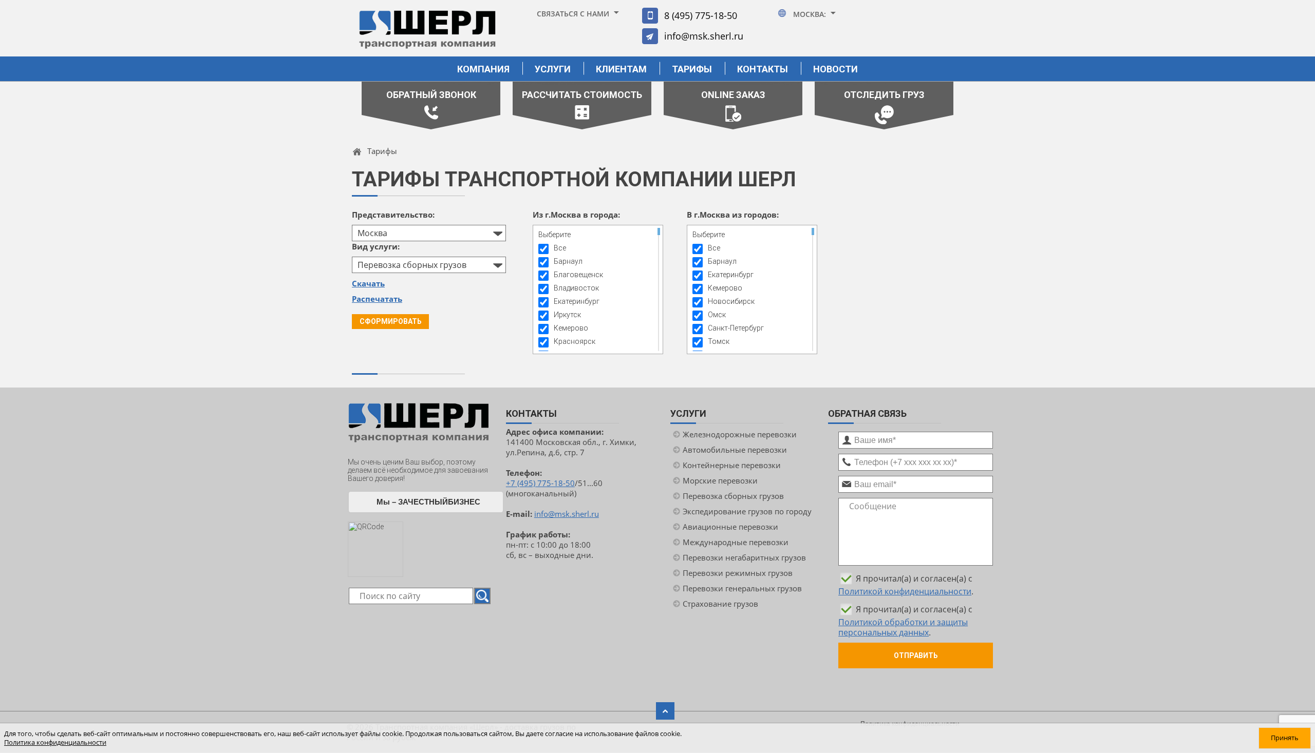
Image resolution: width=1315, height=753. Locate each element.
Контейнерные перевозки (732, 465)
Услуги (553, 69)
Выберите (554, 234)
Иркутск (567, 315)
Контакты (762, 69)
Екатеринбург (576, 301)
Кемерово (571, 328)
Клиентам (621, 69)
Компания (483, 69)
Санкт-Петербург (736, 328)
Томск (718, 341)
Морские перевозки (720, 480)
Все (560, 248)
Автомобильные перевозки (735, 450)
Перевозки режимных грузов (738, 573)
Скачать (368, 283)
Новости (835, 69)
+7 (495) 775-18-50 (540, 483)
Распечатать (377, 299)
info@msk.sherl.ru (703, 36)
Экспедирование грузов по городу (747, 511)
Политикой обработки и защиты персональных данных (903, 627)
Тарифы (692, 69)
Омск (717, 315)
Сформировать (391, 321)
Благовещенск (578, 275)
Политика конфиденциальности (55, 742)
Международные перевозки (735, 542)
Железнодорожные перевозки (740, 434)
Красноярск (574, 341)
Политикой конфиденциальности (904, 591)
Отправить (916, 655)
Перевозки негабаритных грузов (744, 557)
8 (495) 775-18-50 (700, 15)
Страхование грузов (720, 603)
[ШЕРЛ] (427, 34)
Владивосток (576, 288)
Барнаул (568, 261)
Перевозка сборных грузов (733, 496)
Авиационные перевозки (730, 527)
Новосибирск (731, 301)
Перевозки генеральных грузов (742, 588)
